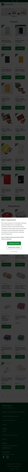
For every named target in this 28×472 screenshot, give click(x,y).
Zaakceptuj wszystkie (14, 243)
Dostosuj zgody (14, 251)
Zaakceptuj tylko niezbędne (14, 247)
